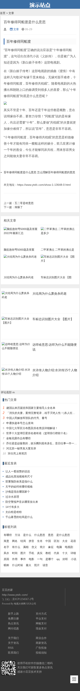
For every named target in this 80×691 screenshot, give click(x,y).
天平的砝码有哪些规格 (19, 486)
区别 (56, 541)
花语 (73, 541)
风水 (6, 553)
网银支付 (41, 623)
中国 (48, 541)
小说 (73, 559)
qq (58, 559)
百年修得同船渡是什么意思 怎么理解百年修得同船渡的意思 (39, 172)
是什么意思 (63, 534)
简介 (42, 547)
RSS (10, 647)
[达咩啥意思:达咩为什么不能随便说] (16, 349)
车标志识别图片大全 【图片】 (53, 319)
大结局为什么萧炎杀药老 (49, 293)
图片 (23, 553)
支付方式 (41, 613)
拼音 (31, 541)
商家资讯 (41, 642)
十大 (65, 553)
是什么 (27, 534)
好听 (65, 559)
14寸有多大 (12, 506)
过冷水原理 (12, 496)
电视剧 (69, 547)
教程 (48, 553)
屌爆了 (19, 207)
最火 (28, 565)
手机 (31, 553)
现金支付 (41, 628)
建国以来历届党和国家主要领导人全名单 (30, 407)
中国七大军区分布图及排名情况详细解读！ (32, 428)
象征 (51, 547)
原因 (6, 559)
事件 (23, 559)
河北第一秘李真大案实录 (21, 448)
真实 (40, 553)
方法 (17, 534)
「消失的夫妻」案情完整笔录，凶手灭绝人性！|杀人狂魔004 (43, 412)
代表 (56, 553)
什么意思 (39, 534)
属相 (26, 547)
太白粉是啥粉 (13, 511)
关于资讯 (13, 642)
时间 (14, 553)
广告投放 (41, 647)
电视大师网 (20, 603)
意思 (50, 534)
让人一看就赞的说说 (17, 471)
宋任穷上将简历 (17, 453)
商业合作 (41, 638)
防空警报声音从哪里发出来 (21, 501)
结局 (23, 541)
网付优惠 (13, 628)
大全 (65, 541)
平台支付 (41, 618)
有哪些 (8, 534)
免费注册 (13, 618)
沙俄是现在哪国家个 (17, 491)
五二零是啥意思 (24, 203)
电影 (31, 559)
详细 (73, 553)
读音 (45, 565)
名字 (6, 547)
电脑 (59, 547)
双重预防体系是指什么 (19, 481)
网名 (14, 541)
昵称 (6, 565)
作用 (14, 559)
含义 (34, 547)
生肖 (40, 541)
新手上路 (13, 613)
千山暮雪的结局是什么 (19, 517)
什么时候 (17, 565)
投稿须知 (41, 652)
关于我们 (13, 638)
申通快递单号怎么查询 (19, 423)
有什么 (16, 547)
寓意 (6, 541)
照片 (37, 565)
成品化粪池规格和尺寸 (19, 476)
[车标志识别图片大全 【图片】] (16, 323)
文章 (11, 13)
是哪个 (49, 559)
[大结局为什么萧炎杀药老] (16, 298)
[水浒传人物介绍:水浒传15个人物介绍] (16, 374)
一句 (40, 559)
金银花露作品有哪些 (18, 438)
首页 (2, 13)
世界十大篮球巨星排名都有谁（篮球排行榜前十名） (37, 433)
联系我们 (13, 652)
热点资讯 (13, 623)
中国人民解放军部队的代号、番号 (26, 418)
